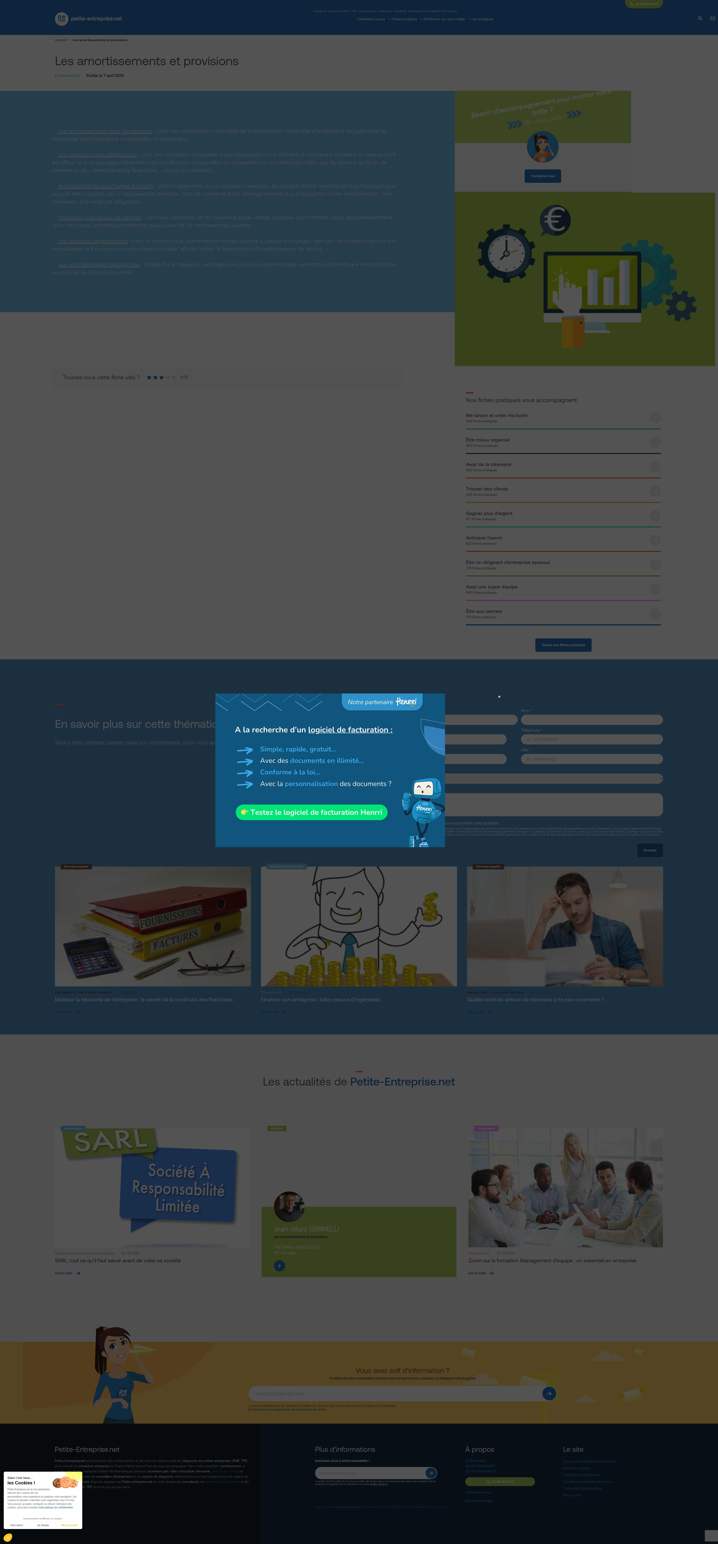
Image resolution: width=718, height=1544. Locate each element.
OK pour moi (69, 1525)
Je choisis (43, 1525)
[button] (7, 1537)
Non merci (17, 1525)
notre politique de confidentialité (56, 1507)
